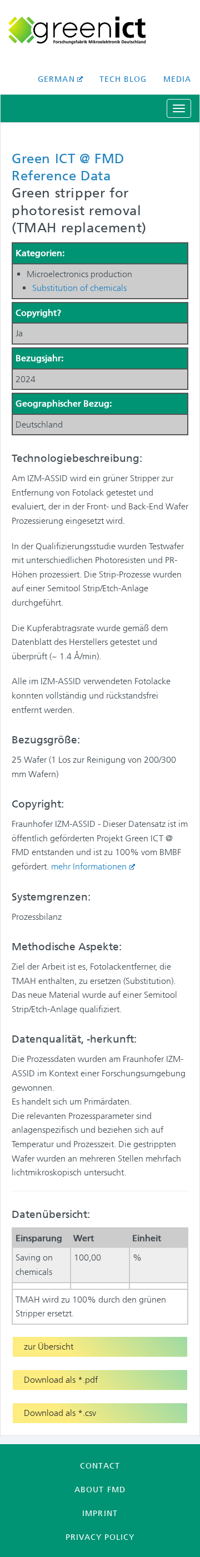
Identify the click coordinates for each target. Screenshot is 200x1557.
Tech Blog (123, 79)
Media (177, 79)
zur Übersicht (48, 1346)
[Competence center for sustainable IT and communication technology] (100, 30)
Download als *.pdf (61, 1379)
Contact (100, 1465)
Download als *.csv (60, 1413)
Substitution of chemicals (79, 288)
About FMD (99, 1489)
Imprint (99, 1513)
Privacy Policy (100, 1537)
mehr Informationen (89, 866)
